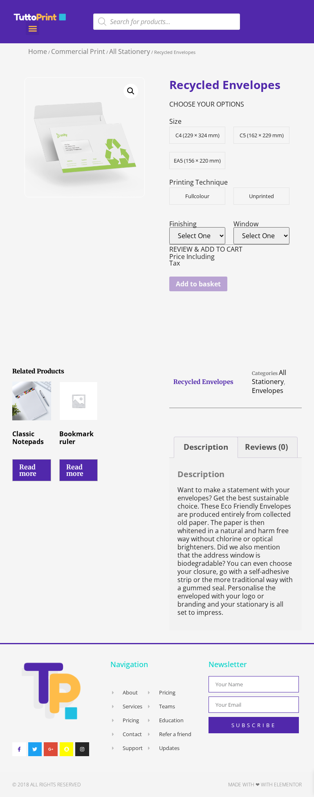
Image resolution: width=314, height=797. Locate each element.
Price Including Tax (192, 259)
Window (245, 224)
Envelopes (267, 390)
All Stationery (129, 51)
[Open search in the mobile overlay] (166, 21)
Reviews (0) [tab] (266, 447)
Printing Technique (198, 182)
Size (175, 121)
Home (37, 51)
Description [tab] (206, 447)
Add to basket (198, 283)
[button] (32, 28)
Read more (27, 470)
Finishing (183, 224)
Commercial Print (78, 51)
